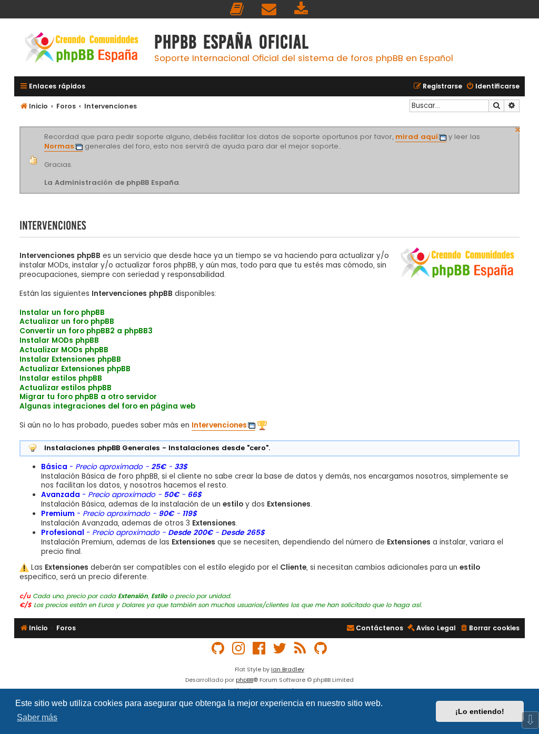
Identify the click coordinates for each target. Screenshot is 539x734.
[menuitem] (237, 9)
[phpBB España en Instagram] (238, 648)
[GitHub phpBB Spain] (218, 648)
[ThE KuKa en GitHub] (321, 648)
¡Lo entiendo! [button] (479, 711)
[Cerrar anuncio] (518, 128)
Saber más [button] (37, 717)
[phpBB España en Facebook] (259, 648)
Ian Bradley (287, 669)
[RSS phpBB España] (300, 648)
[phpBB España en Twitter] (280, 648)
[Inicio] (81, 49)
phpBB (244, 680)
